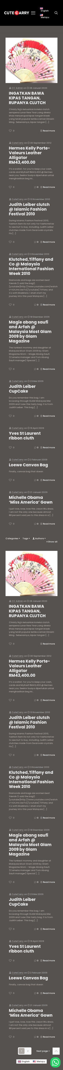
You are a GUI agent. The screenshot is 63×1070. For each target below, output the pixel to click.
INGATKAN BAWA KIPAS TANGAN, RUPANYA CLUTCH (27, 97)
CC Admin (17, 88)
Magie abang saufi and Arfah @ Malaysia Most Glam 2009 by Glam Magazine (30, 331)
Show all (52, 541)
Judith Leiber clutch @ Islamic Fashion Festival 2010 (29, 209)
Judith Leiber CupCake (22, 389)
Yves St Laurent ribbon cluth (25, 436)
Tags (25, 538)
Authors (39, 538)
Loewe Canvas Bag (28, 465)
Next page (42, 1051)
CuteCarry (18, 142)
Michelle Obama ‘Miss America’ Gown (31, 500)
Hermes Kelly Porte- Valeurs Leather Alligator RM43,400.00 (29, 155)
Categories (12, 538)
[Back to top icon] (56, 1051)
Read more (49, 130)
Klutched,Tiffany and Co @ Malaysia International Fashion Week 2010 (31, 266)
